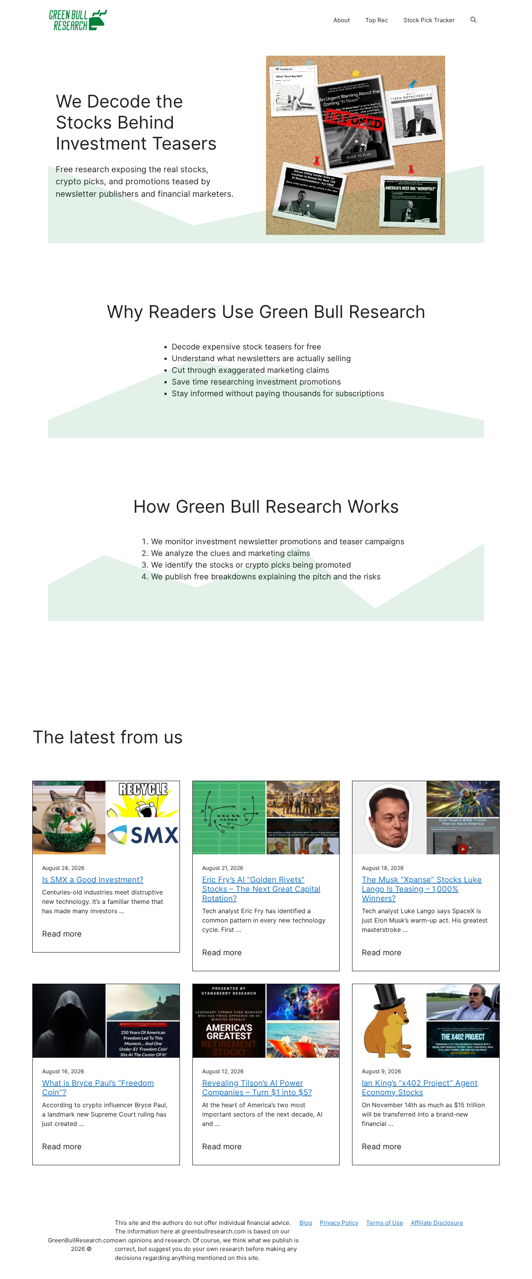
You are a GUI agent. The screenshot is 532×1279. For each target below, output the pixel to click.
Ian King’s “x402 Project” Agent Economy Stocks (419, 1087)
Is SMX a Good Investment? (92, 879)
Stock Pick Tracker (429, 20)
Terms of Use (384, 1222)
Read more (62, 934)
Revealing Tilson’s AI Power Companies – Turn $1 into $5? (257, 1087)
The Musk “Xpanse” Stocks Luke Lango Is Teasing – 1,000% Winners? (422, 889)
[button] (473, 20)
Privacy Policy (339, 1222)
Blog (305, 1222)
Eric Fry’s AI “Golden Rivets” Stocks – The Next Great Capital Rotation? (261, 889)
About (341, 20)
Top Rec (376, 20)
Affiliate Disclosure (437, 1222)
